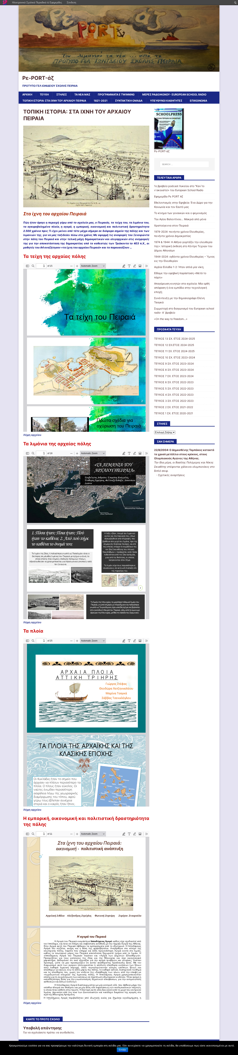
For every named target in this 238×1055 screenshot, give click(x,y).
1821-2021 (100, 100)
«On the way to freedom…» (170, 318)
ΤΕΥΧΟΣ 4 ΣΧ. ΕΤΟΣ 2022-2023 (174, 394)
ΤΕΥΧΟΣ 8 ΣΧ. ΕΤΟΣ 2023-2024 (174, 369)
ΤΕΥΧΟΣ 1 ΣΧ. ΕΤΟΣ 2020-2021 (173, 413)
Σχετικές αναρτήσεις (171, 475)
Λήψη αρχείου (32, 434)
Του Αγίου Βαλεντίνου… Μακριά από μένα (180, 219)
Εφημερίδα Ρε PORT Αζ (168, 196)
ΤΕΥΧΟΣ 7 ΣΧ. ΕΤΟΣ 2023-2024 (174, 376)
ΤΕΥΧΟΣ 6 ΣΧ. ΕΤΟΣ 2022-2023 (174, 382)
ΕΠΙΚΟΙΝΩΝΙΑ (198, 100)
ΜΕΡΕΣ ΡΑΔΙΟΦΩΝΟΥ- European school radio (174, 94)
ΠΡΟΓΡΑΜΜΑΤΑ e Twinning (116, 94)
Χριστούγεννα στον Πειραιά (171, 225)
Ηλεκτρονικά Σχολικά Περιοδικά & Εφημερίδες (37, 2)
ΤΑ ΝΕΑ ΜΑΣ (82, 94)
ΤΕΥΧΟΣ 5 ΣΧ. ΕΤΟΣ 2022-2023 (174, 388)
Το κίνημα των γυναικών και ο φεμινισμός (180, 213)
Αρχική (27, 94)
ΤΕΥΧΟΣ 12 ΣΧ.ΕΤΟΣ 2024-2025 (174, 345)
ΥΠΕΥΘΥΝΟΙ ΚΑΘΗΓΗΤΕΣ (166, 100)
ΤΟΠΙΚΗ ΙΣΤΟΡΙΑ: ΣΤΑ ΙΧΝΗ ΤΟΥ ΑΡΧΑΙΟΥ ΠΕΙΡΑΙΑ (54, 100)
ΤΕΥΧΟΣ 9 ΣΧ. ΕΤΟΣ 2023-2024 (174, 363)
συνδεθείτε (67, 1032)
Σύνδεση (71, 2)
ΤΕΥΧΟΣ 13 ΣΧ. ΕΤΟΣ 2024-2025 (174, 338)
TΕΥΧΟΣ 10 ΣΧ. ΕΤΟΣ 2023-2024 (174, 357)
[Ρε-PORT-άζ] (119, 69)
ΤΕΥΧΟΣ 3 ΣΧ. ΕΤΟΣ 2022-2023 (174, 400)
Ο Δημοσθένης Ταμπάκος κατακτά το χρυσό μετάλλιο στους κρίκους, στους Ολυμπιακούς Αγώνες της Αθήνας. (184, 454)
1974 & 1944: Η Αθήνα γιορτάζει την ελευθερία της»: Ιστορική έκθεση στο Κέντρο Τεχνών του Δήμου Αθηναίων (183, 246)
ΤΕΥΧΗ (44, 94)
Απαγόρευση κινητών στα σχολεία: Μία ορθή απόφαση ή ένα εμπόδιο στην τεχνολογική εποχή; (182, 287)
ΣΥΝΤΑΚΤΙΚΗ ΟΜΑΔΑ (128, 100)
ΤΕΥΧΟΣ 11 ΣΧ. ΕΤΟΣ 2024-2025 (174, 351)
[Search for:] (184, 164)
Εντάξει (122, 1049)
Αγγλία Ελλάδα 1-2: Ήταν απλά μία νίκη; (179, 267)
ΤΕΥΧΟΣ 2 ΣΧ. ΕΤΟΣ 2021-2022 (173, 407)
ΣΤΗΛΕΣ (61, 94)
